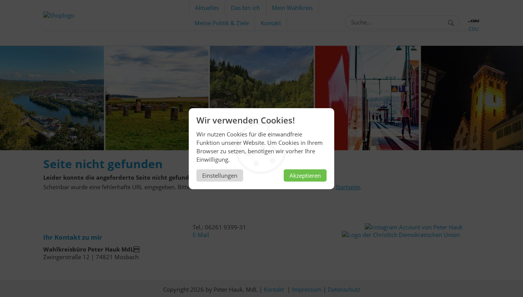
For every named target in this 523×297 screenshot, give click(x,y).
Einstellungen (219, 175)
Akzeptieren (305, 175)
